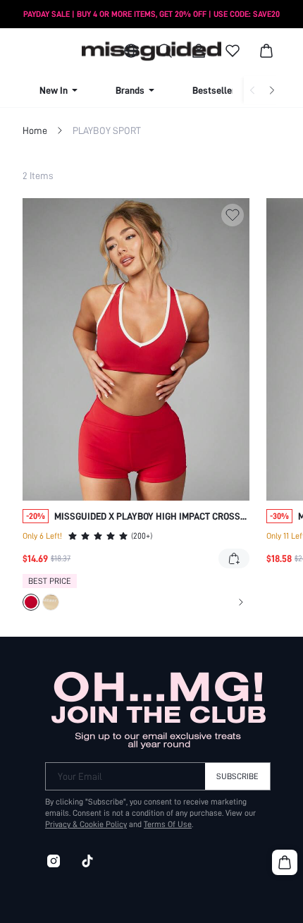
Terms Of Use (168, 824)
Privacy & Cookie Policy (86, 824)
